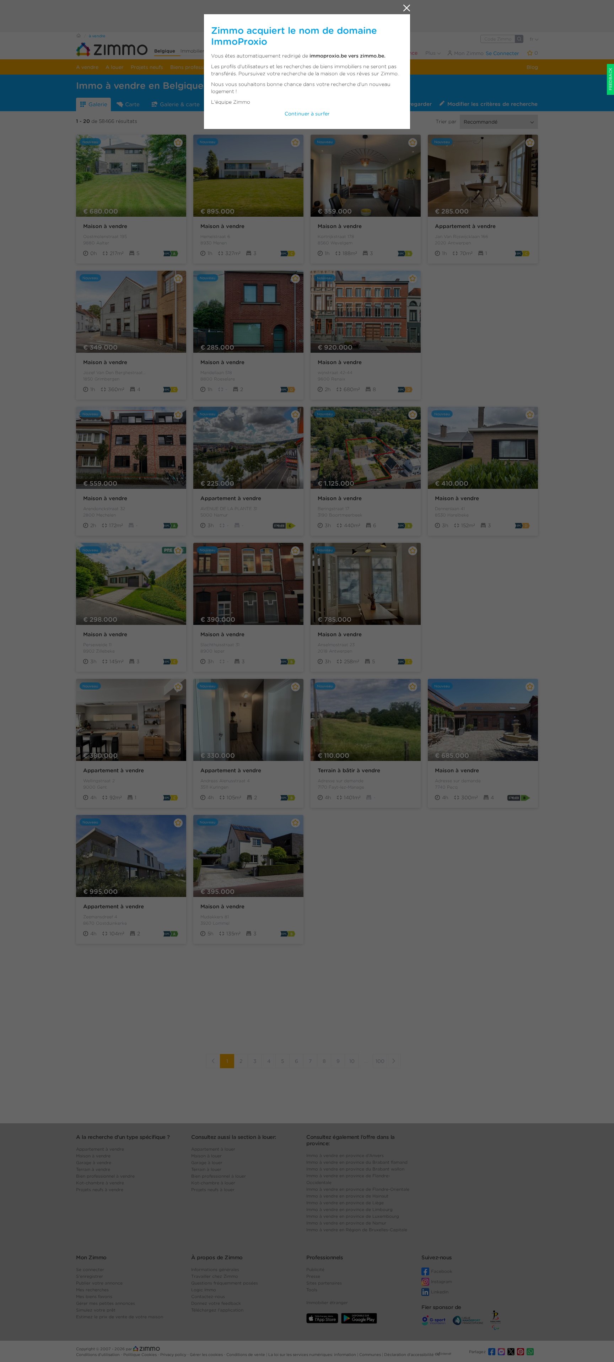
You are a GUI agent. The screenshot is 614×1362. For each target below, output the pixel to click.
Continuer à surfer (307, 114)
